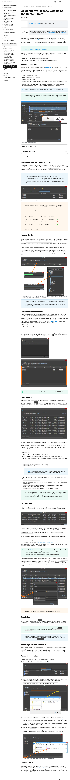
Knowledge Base (7, 83)
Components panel (25, 769)
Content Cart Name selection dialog (45, 542)
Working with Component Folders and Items (9, 51)
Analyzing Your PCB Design (9, 29)
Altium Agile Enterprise (35, 23)
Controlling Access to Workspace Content (8, 57)
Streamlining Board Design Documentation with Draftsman (9, 31)
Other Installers (63, 32)
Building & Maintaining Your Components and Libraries (9, 41)
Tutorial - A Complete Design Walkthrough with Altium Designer (10, 10)
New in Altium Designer (8, 7)
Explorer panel (48, 67)
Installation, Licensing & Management (8, 72)
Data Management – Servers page (33, 179)
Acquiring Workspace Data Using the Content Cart (9, 66)
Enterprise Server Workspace (40, 49)
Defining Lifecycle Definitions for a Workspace (9, 63)
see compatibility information (38, 39)
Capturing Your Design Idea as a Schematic (10, 16)
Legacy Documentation (50, 32)
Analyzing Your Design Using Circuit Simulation (9, 19)
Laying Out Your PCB (7, 27)
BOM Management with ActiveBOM (8, 22)
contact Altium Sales (56, 25)
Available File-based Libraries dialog (42, 767)
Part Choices (32, 549)
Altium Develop (59, 22)
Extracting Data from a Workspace (8, 69)
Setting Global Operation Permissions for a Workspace (9, 54)
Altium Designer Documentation (28, 6)
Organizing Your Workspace (9, 46)
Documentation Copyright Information (9, 80)
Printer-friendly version (65, 779)
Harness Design (6, 38)
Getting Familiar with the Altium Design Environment (9, 13)
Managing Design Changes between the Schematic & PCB (9, 25)
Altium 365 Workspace (29, 49)
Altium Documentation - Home (10, 82)
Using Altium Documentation (9, 77)
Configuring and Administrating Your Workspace (44, 6)
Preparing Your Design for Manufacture (8, 34)
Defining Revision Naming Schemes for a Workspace (9, 60)
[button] (44, 146)
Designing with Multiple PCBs (9, 37)
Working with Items (8, 48)
